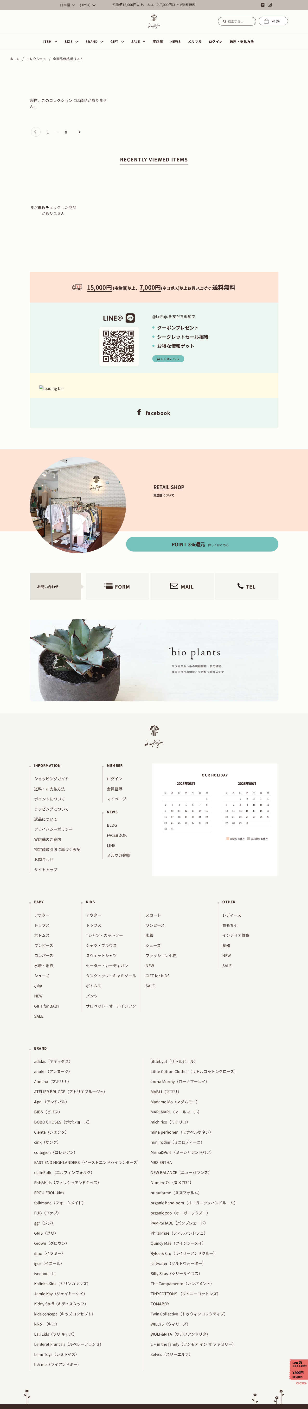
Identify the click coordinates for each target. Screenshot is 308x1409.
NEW (38, 996)
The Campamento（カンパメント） (182, 1283)
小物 (38, 986)
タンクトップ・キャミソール (111, 975)
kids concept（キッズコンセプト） (65, 1314)
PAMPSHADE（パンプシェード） (179, 1223)
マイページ (116, 799)
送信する (224, 21)
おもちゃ (230, 925)
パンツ (92, 996)
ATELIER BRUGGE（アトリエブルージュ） (70, 1091)
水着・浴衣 (43, 965)
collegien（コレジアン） (55, 1152)
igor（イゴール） (49, 1263)
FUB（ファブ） (47, 1213)
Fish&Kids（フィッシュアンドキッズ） (67, 1182)
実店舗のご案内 (47, 839)
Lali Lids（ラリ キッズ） (55, 1334)
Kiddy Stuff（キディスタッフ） (61, 1304)
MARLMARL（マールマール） (176, 1112)
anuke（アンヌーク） (53, 1071)
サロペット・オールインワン (111, 1006)
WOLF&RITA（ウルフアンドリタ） (180, 1334)
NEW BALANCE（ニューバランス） (181, 1172)
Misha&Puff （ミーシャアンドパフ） (182, 1152)
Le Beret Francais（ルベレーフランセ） (68, 1344)
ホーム (15, 58)
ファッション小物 (161, 955)
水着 (149, 935)
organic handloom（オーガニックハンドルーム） (194, 1203)
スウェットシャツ (101, 955)
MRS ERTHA (161, 1162)
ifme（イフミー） (49, 1253)
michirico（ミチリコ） (170, 1122)
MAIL (187, 586)
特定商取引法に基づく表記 (57, 849)
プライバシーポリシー (53, 829)
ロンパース (43, 955)
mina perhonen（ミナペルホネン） (182, 1132)
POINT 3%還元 (200, 544)
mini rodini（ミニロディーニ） (178, 1142)
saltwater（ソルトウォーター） (178, 1263)
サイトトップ (45, 869)
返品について (45, 819)
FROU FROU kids (49, 1192)
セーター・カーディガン (107, 965)
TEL (251, 586)
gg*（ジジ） (44, 1223)
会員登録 (114, 789)
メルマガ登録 (118, 855)
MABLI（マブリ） (166, 1091)
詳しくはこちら (168, 359)
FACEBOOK (117, 835)
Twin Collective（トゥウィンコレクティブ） (189, 1314)
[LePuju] (154, 21)
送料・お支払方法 (49, 789)
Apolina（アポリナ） (52, 1081)
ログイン (114, 778)
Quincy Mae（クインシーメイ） (178, 1243)
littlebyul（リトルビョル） (174, 1061)
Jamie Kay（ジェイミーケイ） (60, 1293)
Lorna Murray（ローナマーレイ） (180, 1081)
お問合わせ (43, 859)
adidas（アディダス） (53, 1061)
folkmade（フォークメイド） (60, 1203)
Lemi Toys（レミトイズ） (56, 1354)
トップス (42, 925)
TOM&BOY (160, 1304)
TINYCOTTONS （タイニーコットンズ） (186, 1293)
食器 (226, 945)
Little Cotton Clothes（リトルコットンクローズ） (194, 1071)
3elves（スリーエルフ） (172, 1354)
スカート (153, 915)
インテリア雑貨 (235, 935)
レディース (231, 915)
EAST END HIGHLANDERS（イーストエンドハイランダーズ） (87, 1162)
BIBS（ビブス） (48, 1112)
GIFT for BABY (46, 1006)
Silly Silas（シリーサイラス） (176, 1273)
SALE (38, 1016)
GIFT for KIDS (158, 975)
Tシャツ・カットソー (104, 935)
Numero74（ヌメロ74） (172, 1182)
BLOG (112, 825)
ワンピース (43, 945)
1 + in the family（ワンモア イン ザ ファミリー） (193, 1344)
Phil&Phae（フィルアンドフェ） (179, 1233)
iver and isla (45, 1273)
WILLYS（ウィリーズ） (171, 1324)
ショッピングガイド (51, 778)
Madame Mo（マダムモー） (175, 1101)
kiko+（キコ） (46, 1324)
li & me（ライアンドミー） (57, 1364)
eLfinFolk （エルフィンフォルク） (64, 1172)
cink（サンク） (47, 1142)
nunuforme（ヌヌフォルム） (176, 1192)
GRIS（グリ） (46, 1233)
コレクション (36, 58)
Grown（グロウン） (51, 1243)
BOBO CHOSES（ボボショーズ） (63, 1122)
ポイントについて (49, 799)
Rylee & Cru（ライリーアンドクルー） (184, 1253)
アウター (42, 915)
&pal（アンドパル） (51, 1101)
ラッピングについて (51, 809)
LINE (111, 845)
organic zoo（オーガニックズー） (180, 1213)
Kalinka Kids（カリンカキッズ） (62, 1283)
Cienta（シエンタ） (51, 1132)
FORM (122, 586)
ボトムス (42, 935)
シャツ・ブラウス (101, 945)
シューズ (41, 975)
